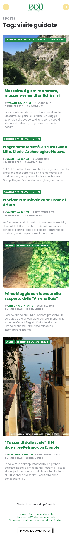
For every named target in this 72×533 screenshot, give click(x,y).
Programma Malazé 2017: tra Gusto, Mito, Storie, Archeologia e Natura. (35, 149)
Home (23, 514)
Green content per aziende (26, 520)
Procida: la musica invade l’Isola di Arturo (34, 202)
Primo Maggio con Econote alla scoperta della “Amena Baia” (33, 296)
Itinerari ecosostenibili (49, 39)
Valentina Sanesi (19, 103)
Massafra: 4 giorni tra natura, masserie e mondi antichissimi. (33, 93)
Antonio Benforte (20, 305)
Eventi (35, 139)
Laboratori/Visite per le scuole (36, 517)
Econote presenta (18, 39)
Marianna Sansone (21, 454)
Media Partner (55, 520)
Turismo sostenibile (40, 514)
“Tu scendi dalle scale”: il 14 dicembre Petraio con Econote (32, 445)
